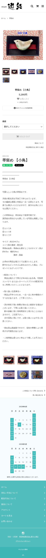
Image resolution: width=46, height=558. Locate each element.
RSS (9, 537)
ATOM (15, 537)
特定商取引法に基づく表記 (35, 147)
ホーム (3, 18)
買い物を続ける (38, 395)
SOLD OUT (24, 137)
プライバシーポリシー (23, 541)
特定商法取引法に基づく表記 (28, 537)
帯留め (11, 18)
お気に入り (24, 99)
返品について (39, 143)
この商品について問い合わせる (32, 391)
